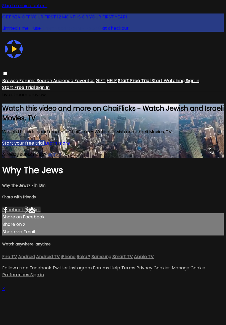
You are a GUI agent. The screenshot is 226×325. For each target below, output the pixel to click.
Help (115, 268)
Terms (128, 268)
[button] (5, 73)
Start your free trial (23, 143)
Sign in (192, 80)
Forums (28, 80)
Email (35, 210)
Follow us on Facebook (26, 268)
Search (45, 80)
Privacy (145, 268)
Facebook (13, 210)
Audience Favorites (74, 80)
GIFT (101, 80)
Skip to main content (24, 5)
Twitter (60, 268)
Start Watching (169, 80)
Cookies (163, 268)
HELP (112, 80)
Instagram (80, 268)
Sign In (43, 87)
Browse (10, 80)
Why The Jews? (17, 185)
